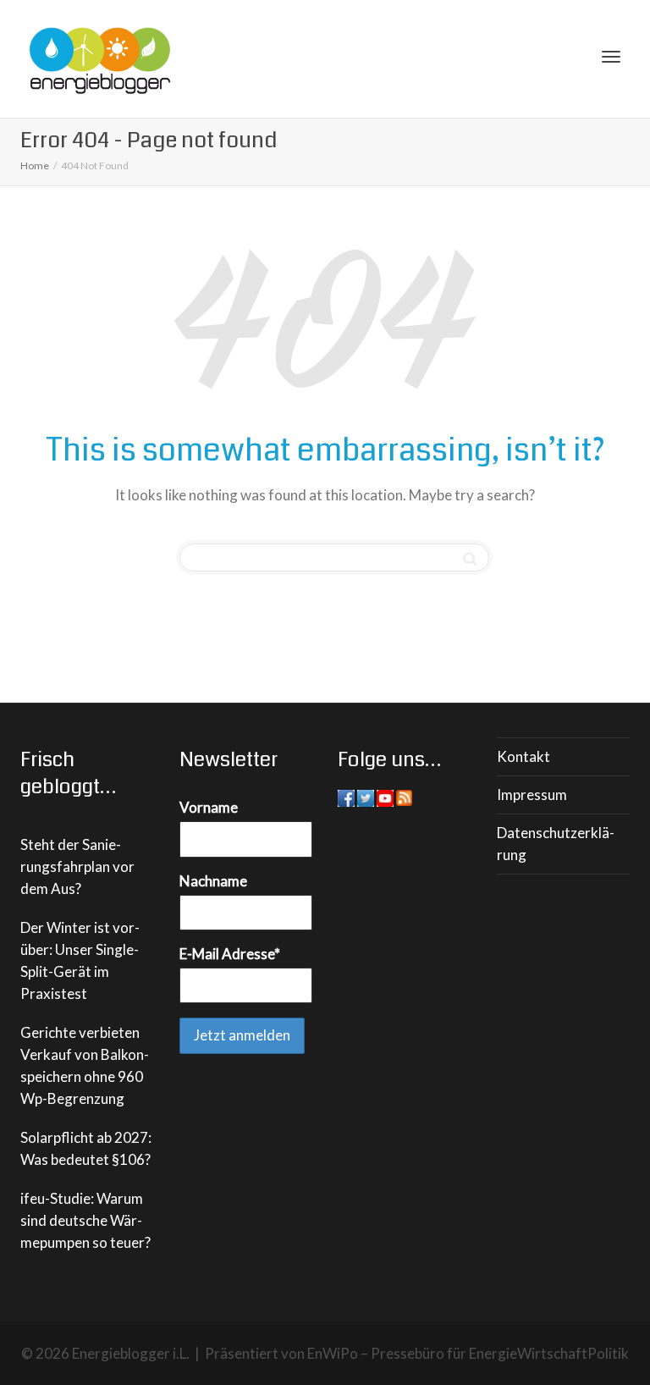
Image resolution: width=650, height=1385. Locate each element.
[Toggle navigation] (611, 56)
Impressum (532, 794)
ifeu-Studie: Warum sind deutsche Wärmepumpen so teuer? (85, 1220)
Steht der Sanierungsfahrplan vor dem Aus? (77, 866)
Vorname (208, 807)
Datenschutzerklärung (555, 844)
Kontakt (523, 756)
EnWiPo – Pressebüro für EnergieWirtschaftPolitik (468, 1353)
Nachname (213, 881)
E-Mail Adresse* (229, 954)
